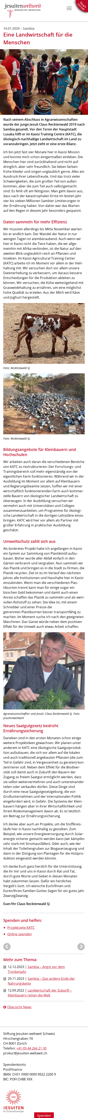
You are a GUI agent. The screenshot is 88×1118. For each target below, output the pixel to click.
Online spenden (19, 934)
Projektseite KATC (21, 927)
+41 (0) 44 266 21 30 (31, 1048)
